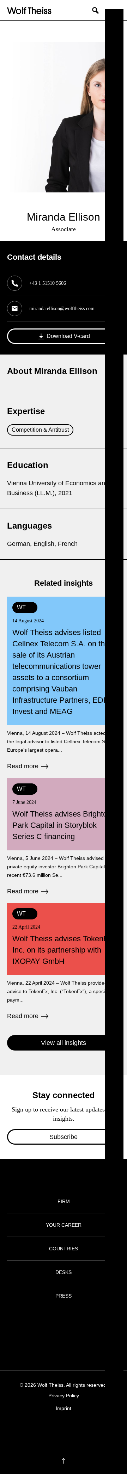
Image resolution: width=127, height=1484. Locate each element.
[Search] (98, 10)
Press (63, 1296)
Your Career (63, 1225)
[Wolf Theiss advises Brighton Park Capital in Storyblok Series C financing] (63, 837)
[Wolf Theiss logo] (29, 10)
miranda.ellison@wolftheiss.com (62, 308)
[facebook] (43, 1429)
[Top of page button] (63, 1461)
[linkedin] (70, 1429)
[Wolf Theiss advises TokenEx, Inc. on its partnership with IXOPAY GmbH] (63, 962)
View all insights (63, 1042)
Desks (63, 1272)
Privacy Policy (63, 1395)
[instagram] (56, 1429)
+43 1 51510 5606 (47, 283)
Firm (64, 1201)
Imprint (63, 1408)
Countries (63, 1248)
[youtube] (84, 1429)
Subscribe (63, 1136)
